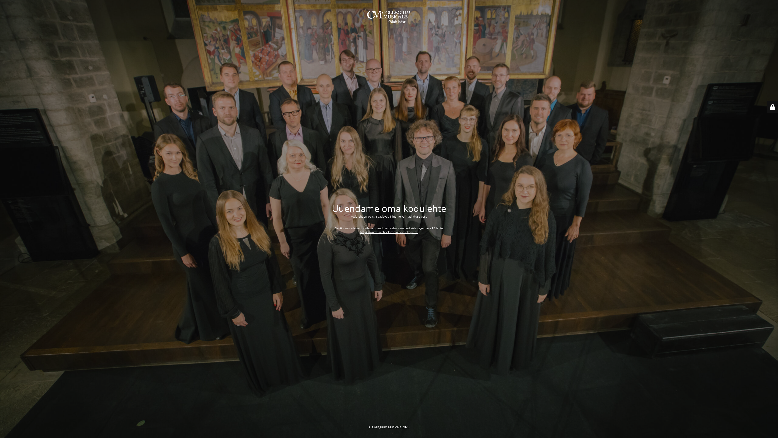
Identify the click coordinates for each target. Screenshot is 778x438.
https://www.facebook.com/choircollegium (389, 232)
